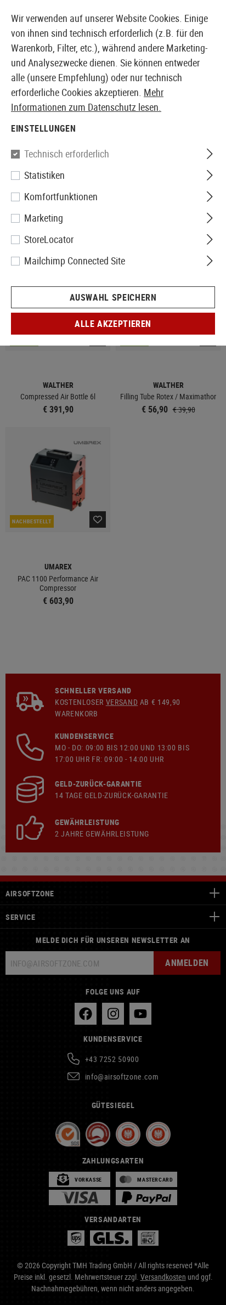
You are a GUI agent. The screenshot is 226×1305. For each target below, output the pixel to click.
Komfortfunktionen (61, 196)
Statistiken (44, 175)
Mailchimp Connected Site (74, 260)
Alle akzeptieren (113, 324)
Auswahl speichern (113, 297)
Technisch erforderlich (66, 153)
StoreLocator (49, 239)
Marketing (43, 217)
